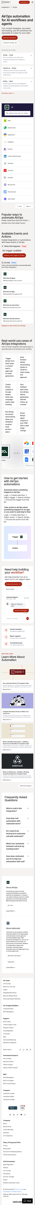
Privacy (17, 1189)
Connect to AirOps (8, 42)
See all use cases (7, 93)
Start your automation (9, 37)
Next (28, 206)
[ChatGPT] (20, 1049)
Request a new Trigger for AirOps (14, 255)
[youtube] (21, 1114)
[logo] (7, 2)
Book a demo (10, 589)
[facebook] (13, 1114)
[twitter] (17, 1114)
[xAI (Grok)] (30, 1049)
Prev (20, 206)
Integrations (5, 7)
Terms (21, 1189)
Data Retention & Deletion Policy (12, 1191)
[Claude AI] (23, 1049)
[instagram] (10, 1114)
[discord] (25, 1114)
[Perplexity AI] (26, 1049)
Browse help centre (12, 584)
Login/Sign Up (24, 2)
